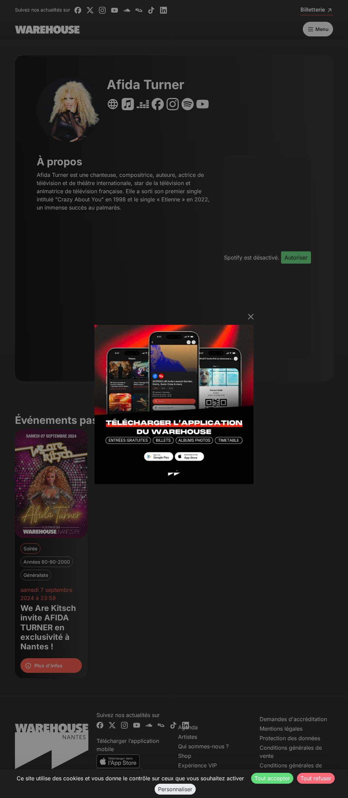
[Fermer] (250, 316)
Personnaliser (175, 789)
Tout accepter (272, 778)
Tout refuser (315, 778)
